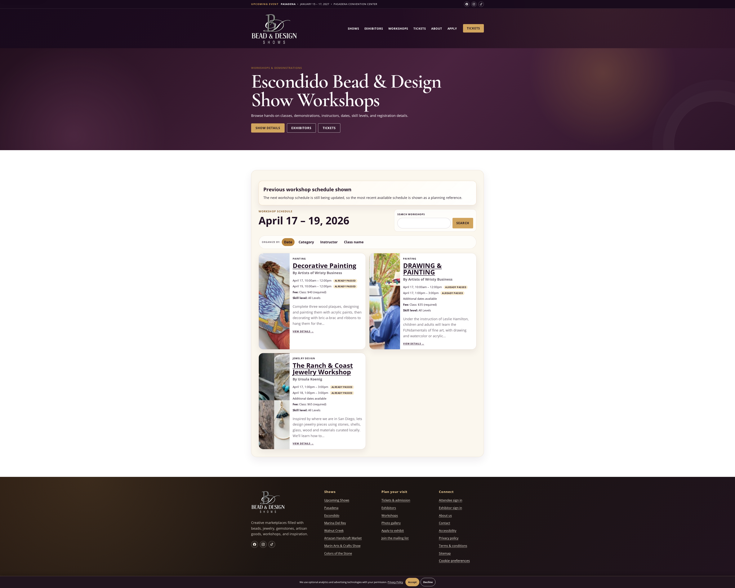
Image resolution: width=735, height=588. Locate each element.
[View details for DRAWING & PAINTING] (384, 301)
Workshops (398, 28)
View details (303, 331)
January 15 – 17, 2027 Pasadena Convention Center (329, 4)
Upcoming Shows (336, 500)
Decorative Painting (324, 265)
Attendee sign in (450, 500)
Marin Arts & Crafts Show (342, 546)
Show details (268, 128)
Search (462, 223)
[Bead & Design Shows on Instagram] (474, 4)
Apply (452, 28)
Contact (444, 523)
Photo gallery (391, 523)
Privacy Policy (395, 582)
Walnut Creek (334, 531)
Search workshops (411, 214)
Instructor (329, 242)
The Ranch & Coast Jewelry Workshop (323, 368)
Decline (428, 582)
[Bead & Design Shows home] (274, 29)
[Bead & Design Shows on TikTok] (481, 4)
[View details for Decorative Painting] (274, 301)
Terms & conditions (453, 546)
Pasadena (331, 508)
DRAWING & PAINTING (422, 268)
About (436, 28)
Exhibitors (373, 28)
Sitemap (445, 553)
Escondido (331, 515)
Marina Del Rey (335, 523)
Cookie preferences (454, 560)
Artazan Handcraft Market (343, 538)
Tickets (419, 28)
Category (306, 242)
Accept (412, 582)
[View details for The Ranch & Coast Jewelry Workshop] (274, 401)
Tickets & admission (395, 500)
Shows (353, 28)
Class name (354, 242)
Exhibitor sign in (450, 508)
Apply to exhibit (392, 531)
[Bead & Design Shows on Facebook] (467, 4)
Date (288, 242)
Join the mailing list (395, 538)
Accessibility (447, 531)
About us (445, 515)
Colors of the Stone (338, 553)
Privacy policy (448, 538)
